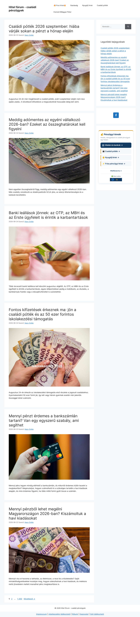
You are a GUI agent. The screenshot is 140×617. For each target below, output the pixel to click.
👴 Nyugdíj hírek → (110, 157)
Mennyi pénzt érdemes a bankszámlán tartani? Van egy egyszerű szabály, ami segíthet (44, 420)
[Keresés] (128, 26)
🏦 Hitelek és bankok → (112, 145)
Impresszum (41, 614)
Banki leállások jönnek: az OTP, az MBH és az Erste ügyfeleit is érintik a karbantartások (48, 215)
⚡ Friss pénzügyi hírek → (113, 164)
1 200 (19, 599)
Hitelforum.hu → (116, 171)
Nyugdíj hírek (87, 5)
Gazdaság (74, 5)
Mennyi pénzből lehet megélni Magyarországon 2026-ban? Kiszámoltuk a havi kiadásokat (47, 513)
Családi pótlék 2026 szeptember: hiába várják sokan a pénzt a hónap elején (44, 28)
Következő (29, 599)
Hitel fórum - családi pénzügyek (22, 8)
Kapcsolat (84, 614)
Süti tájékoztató (97, 614)
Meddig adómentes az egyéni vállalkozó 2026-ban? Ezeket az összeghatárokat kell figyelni (47, 124)
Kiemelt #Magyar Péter (62, 12)
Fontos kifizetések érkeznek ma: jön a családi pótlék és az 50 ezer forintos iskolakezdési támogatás (42, 314)
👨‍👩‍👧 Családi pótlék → (111, 151)
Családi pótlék (102, 5)
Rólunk (75, 614)
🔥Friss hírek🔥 (60, 5)
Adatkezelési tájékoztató (59, 614)
